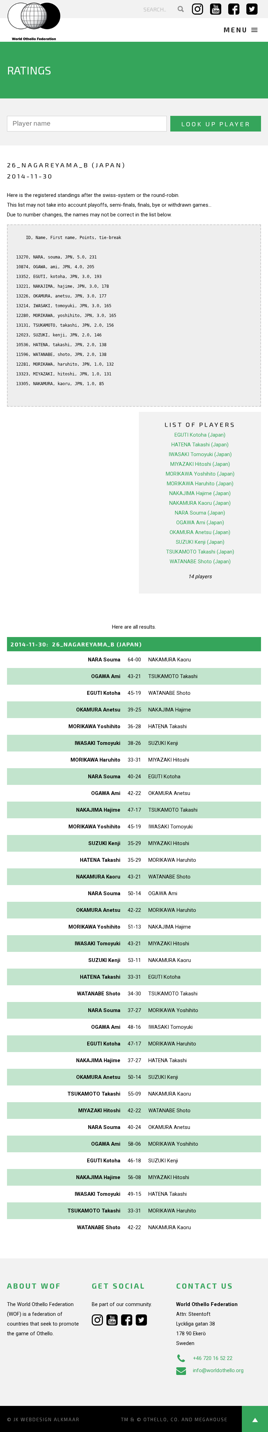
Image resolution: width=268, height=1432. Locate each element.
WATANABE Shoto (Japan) (200, 561)
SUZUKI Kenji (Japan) (200, 542)
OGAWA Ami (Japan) (200, 522)
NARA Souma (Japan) (200, 513)
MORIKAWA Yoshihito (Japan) (200, 474)
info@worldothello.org (218, 1370)
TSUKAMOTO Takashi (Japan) (200, 552)
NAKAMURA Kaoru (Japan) (200, 503)
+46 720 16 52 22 (212, 1358)
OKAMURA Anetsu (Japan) (200, 532)
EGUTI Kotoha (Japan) (199, 435)
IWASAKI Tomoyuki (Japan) (200, 454)
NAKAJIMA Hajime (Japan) (200, 493)
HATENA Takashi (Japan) (200, 444)
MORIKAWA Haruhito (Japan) (200, 483)
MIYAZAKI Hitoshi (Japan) (200, 464)
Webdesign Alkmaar (50, 1419)
